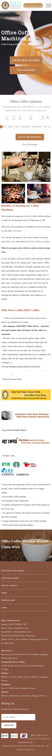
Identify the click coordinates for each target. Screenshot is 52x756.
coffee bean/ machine (26, 60)
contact (4, 607)
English (29, 5)
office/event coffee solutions (12, 571)
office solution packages (40, 241)
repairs (4, 593)
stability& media (8, 600)
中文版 (37, 5)
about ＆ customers (9, 585)
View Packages (26, 70)
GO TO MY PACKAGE (29, 137)
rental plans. (18, 231)
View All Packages (29, 144)
